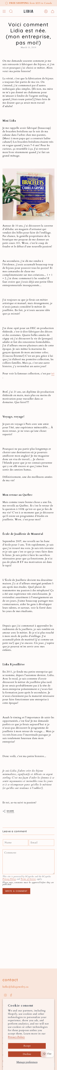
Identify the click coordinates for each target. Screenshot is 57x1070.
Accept (27, 1045)
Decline (27, 1054)
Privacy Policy (16, 1037)
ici (52, 373)
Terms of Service (28, 879)
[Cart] (52, 11)
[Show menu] (4, 11)
